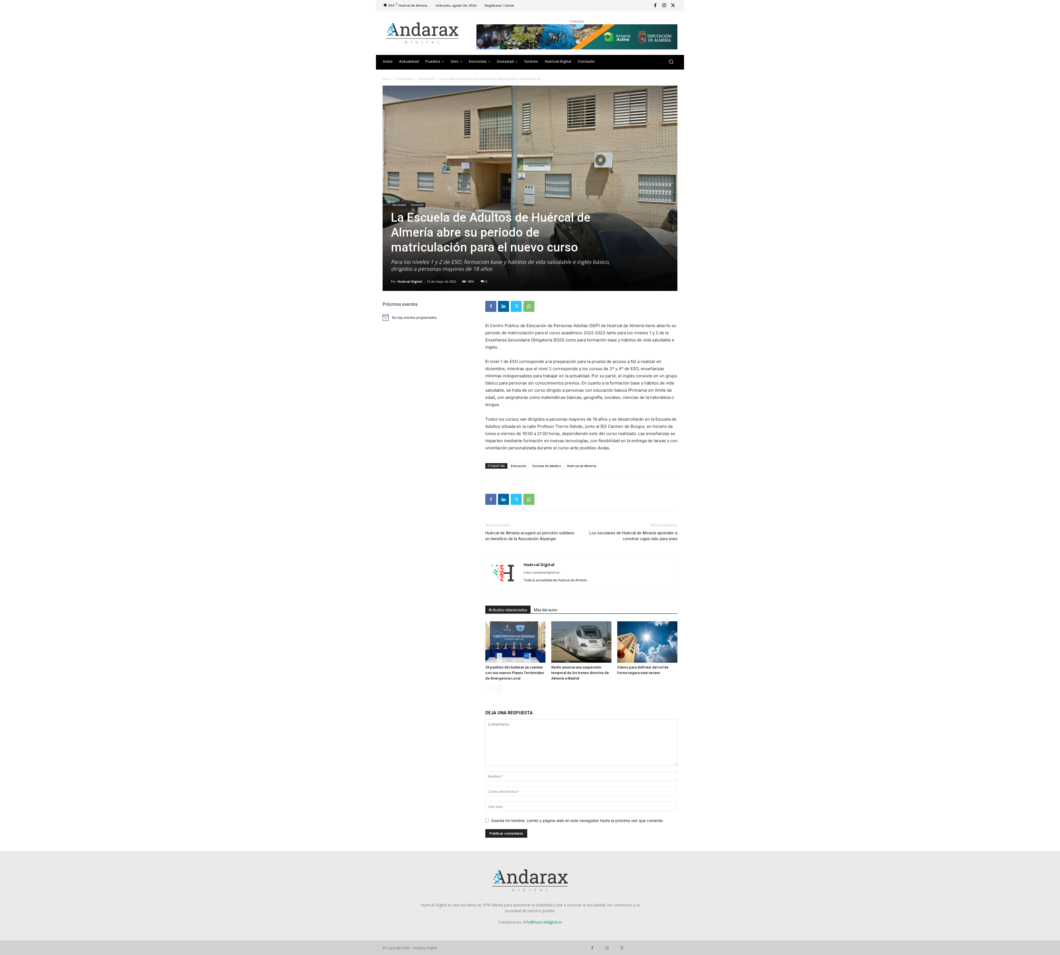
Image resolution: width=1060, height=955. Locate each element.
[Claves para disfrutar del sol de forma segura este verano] (647, 642)
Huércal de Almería (581, 466)
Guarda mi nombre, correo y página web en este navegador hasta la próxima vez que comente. (577, 820)
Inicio (387, 78)
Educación (426, 78)
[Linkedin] (503, 306)
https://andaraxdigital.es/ (542, 572)
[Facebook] (655, 5)
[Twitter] (673, 5)
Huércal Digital (410, 281)
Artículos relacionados (508, 610)
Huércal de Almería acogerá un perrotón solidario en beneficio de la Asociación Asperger (529, 535)
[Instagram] (664, 5)
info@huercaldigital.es (542, 922)
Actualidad (404, 78)
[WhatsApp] (528, 306)
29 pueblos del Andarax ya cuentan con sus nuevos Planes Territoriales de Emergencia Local (514, 672)
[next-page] (497, 689)
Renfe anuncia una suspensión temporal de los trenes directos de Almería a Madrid (580, 672)
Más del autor (546, 610)
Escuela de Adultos (546, 466)
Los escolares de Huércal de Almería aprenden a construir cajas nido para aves (633, 535)
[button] (670, 61)
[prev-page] (488, 689)
